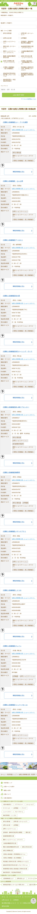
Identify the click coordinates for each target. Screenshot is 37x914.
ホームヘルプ (30, 804)
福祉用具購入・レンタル (9, 815)
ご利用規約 (16, 900)
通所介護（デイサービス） (9, 47)
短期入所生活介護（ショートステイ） (27, 56)
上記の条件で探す (18, 95)
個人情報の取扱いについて (9, 903)
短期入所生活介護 (27, 847)
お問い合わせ (5, 900)
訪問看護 (24, 38)
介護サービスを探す (9, 786)
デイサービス (6, 808)
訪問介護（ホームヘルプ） (27, 34)
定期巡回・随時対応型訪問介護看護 (27, 42)
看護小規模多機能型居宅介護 (9, 56)
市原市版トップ (12, 774)
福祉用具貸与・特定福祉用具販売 (9, 80)
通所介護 (28, 832)
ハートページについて (15, 896)
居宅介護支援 (7, 33)
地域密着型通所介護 (8, 836)
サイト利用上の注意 (25, 903)
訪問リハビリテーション (9, 42)
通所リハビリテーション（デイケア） (9, 52)
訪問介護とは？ (21, 878)
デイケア (24, 808)
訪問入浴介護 (7, 38)
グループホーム (19, 811)
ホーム (3, 774)
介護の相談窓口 (8, 798)
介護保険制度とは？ (8, 878)
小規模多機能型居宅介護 (27, 52)
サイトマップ (28, 896)
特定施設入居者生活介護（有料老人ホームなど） (27, 68)
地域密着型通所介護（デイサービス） (27, 47)
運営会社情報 (5, 906)
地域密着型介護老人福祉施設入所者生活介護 (27, 75)
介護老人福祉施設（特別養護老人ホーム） (27, 62)
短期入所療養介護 (8, 850)
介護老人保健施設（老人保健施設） (8, 67)
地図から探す (7, 790)
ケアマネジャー (19, 804)
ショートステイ (7, 811)
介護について (7, 794)
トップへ (33, 901)
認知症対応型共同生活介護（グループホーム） (9, 75)
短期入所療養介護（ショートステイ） (9, 61)
